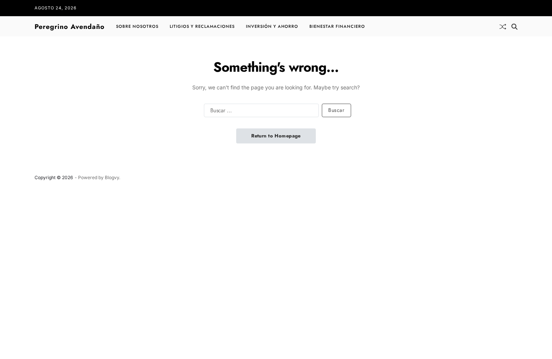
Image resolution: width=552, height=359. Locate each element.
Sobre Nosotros (137, 26)
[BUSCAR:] (260, 112)
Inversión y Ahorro (272, 26)
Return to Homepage (276, 135)
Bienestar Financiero (337, 26)
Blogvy (112, 177)
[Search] (514, 27)
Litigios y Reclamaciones (202, 26)
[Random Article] (502, 26)
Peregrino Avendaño (70, 26)
